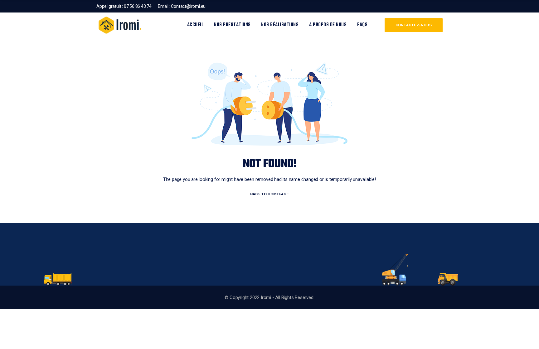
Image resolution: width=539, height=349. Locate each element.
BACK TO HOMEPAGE (269, 194)
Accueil (195, 25)
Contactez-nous (414, 25)
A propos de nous (328, 25)
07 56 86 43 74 (137, 6)
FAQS (362, 25)
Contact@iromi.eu (188, 6)
